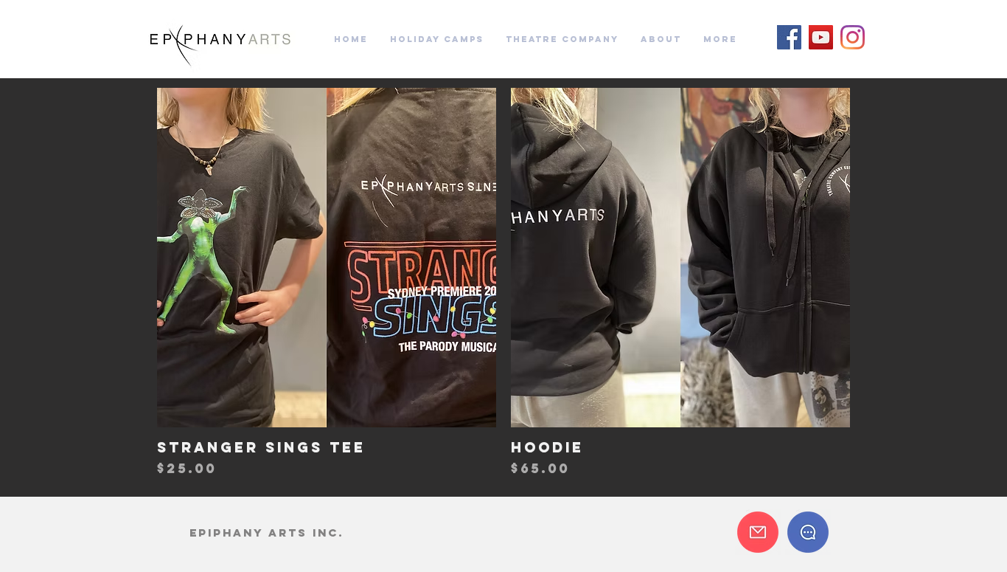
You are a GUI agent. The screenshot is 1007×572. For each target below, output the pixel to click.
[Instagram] (852, 37)
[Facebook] (789, 37)
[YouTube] (821, 37)
